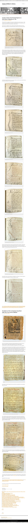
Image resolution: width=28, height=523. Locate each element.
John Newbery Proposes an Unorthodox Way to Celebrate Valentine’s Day (10, 505)
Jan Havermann (10, 307)
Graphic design (16, 479)
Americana (8, 479)
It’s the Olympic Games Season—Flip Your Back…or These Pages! (9, 504)
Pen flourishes (15, 307)
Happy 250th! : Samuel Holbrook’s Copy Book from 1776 (8, 494)
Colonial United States (7, 480)
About (2, 509)
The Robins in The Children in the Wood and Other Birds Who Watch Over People (11, 501)
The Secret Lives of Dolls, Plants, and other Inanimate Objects (9, 502)
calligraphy (3, 480)
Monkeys (13, 307)
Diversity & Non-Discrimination (14, 520)
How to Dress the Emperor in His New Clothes (7, 506)
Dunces (6, 307)
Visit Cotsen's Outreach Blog (5, 486)
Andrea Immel (9, 20)
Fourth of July (16, 480)
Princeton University (24, 517)
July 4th (22, 480)
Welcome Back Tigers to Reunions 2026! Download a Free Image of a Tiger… (10, 498)
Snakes (18, 307)
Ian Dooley (8, 313)
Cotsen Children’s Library (8, 4)
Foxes (7, 307)
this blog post (14, 475)
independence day (19, 480)
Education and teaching (11, 479)
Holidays (19, 479)
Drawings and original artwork (22, 306)
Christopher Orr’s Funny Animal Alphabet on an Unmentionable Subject (10, 496)
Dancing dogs (3, 307)
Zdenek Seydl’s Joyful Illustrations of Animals (7, 493)
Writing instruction (21, 307)
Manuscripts (21, 479)
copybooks (13, 480)
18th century (5, 306)
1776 (24, 479)
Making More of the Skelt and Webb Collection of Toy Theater (9, 503)
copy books (10, 480)
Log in (3, 513)
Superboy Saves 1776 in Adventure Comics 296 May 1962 (8, 495)
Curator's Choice (17, 306)
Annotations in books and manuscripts (11, 306)
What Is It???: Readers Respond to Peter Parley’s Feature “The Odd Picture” (11, 499)
